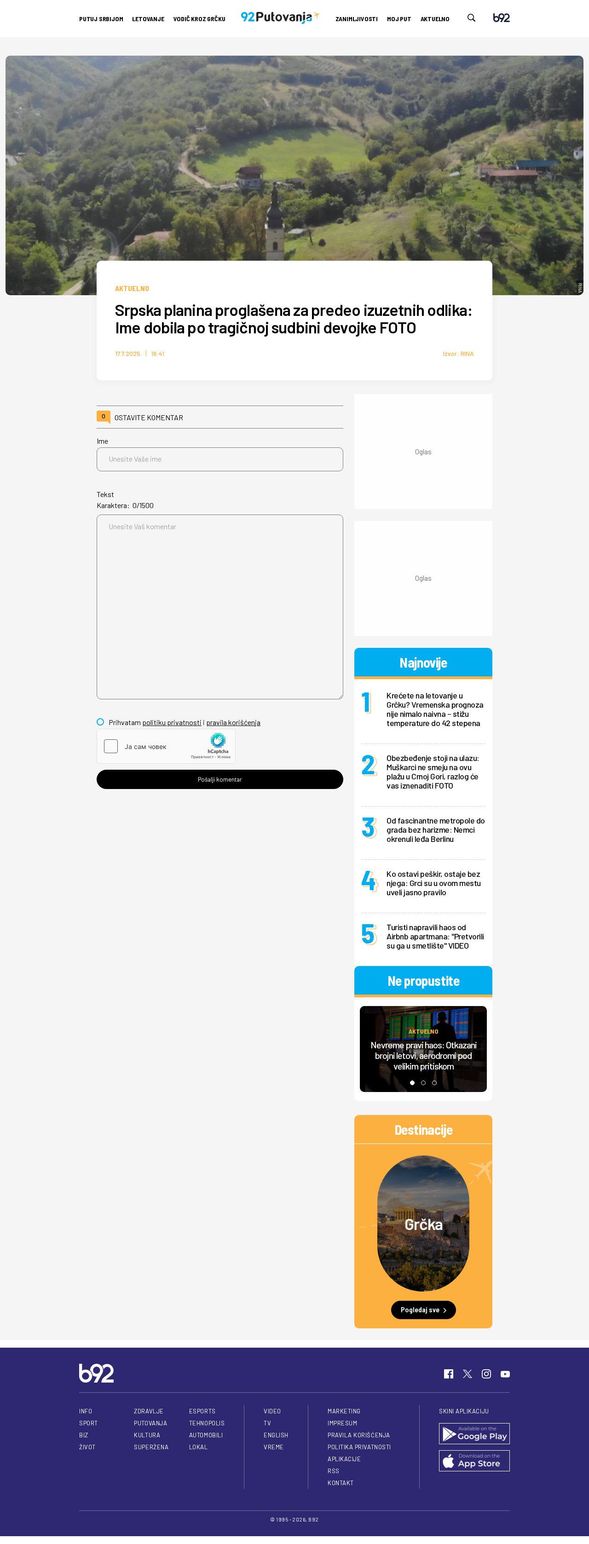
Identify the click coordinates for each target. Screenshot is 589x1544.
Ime (102, 440)
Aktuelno (435, 19)
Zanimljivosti (356, 19)
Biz (83, 1435)
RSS (334, 1471)
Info (85, 1411)
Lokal (198, 1447)
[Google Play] (474, 1434)
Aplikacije (344, 1459)
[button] (412, 1083)
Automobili (206, 1435)
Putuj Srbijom (101, 19)
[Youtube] (505, 1373)
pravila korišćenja (233, 722)
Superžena (151, 1447)
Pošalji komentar (220, 779)
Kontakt (341, 1483)
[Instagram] (486, 1373)
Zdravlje (148, 1411)
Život (87, 1447)
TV (267, 1423)
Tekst (105, 494)
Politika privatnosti (359, 1447)
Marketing (344, 1411)
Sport (88, 1423)
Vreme (274, 1447)
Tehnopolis (207, 1423)
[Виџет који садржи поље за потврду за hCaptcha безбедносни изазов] (166, 746)
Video (272, 1411)
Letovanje (148, 19)
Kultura (147, 1435)
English (276, 1435)
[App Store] (474, 1461)
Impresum (342, 1423)
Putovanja (150, 1423)
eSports (202, 1411)
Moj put (399, 19)
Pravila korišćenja (359, 1435)
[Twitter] (467, 1373)
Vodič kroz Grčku (199, 19)
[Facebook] (448, 1373)
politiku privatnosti (172, 722)
